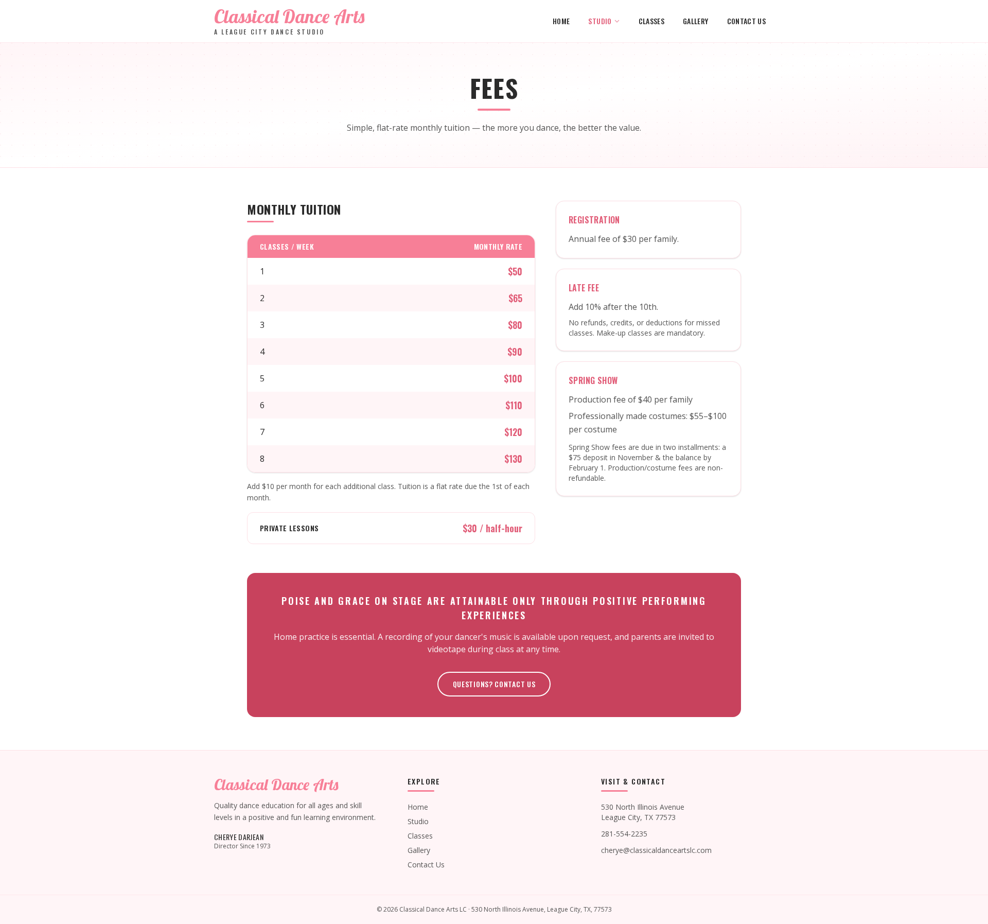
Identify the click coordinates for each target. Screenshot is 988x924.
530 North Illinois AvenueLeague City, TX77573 (642, 812)
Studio (599, 20)
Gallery (695, 20)
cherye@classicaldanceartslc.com (656, 850)
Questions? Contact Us (494, 683)
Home (561, 20)
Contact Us (746, 20)
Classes (651, 20)
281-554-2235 (624, 834)
